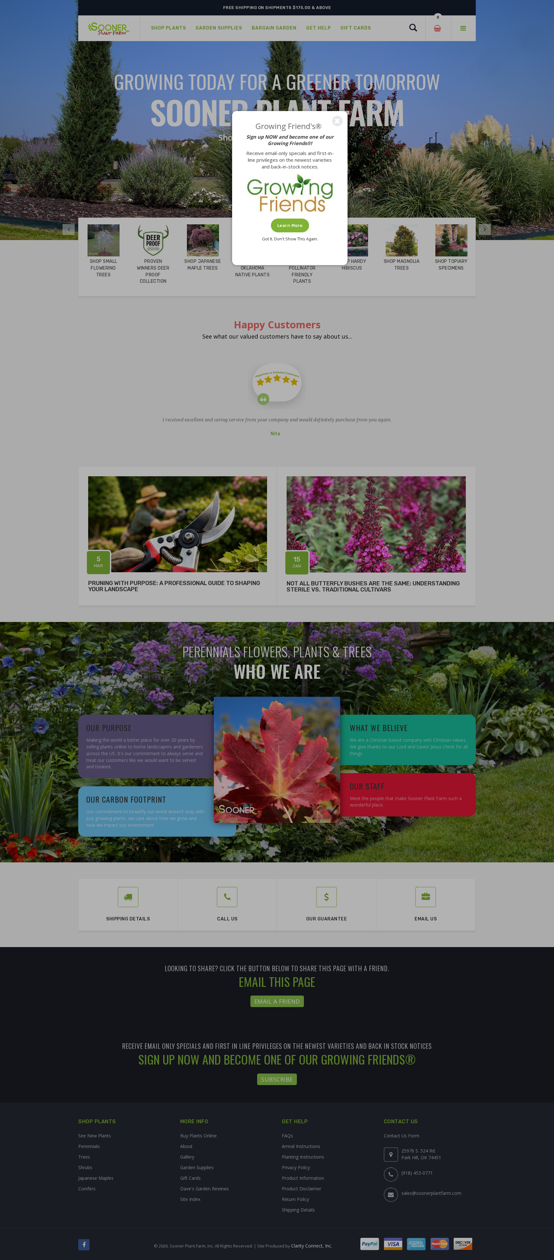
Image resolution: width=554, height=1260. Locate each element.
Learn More (290, 225)
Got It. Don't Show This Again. (290, 239)
